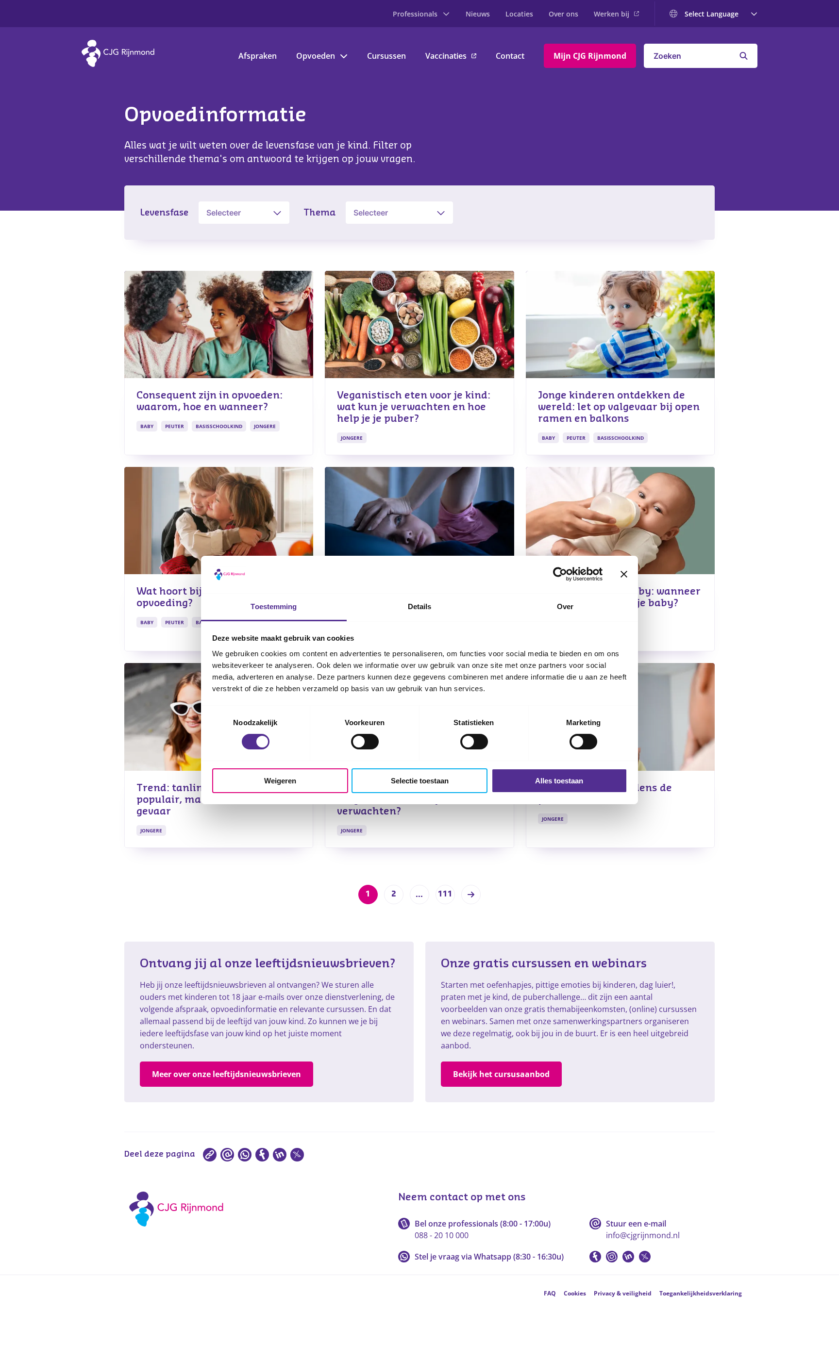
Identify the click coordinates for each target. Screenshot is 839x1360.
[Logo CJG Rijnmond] (179, 1230)
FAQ (550, 1293)
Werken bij (611, 13)
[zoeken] (743, 55)
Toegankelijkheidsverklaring (700, 1293)
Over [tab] (565, 606)
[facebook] (262, 1154)
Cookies (575, 1293)
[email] (227, 1154)
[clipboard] (210, 1154)
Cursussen (386, 55)
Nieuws (478, 13)
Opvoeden (315, 55)
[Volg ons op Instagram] (612, 1256)
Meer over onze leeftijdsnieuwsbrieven (226, 1074)
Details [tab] (420, 606)
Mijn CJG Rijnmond (590, 55)
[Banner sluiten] (624, 574)
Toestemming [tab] (274, 606)
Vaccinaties (446, 55)
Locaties (519, 13)
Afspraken (257, 55)
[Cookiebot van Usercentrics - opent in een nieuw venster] (560, 574)
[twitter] (297, 1154)
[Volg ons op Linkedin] (628, 1256)
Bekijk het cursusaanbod (501, 1074)
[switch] (365, 741)
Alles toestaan (559, 781)
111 (445, 894)
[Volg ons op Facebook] (595, 1256)
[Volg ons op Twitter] (645, 1256)
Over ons (563, 13)
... (419, 894)
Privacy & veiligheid (623, 1293)
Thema (319, 212)
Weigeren (280, 781)
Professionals (415, 13)
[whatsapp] (245, 1154)
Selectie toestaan (420, 781)
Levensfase (164, 212)
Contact (510, 55)
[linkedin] (279, 1154)
